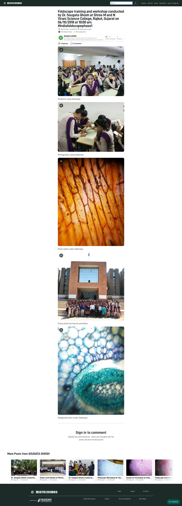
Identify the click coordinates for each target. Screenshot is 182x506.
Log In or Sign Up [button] (173, 3)
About (156, 3)
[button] (24, 470)
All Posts (150, 3)
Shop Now (163, 3)
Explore (143, 3)
